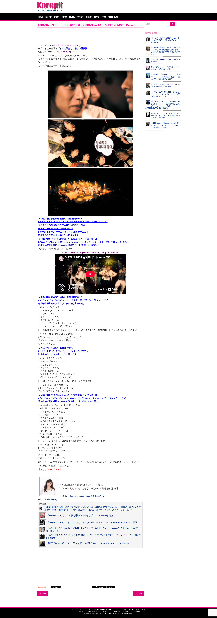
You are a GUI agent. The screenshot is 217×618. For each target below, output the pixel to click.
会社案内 (80, 611)
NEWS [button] (40, 17)
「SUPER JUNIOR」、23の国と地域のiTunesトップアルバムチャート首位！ (81, 515)
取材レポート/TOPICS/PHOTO (102, 609)
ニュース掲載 (136, 611)
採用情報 (117, 611)
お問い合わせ (107, 611)
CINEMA (89, 17)
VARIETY (80, 17)
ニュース (87, 609)
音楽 (143, 609)
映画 (137, 609)
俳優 (124, 609)
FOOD (104, 17)
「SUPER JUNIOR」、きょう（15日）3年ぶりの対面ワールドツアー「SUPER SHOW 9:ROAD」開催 (92, 522)
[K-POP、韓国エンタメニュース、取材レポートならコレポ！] (50, 3)
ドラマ (131, 609)
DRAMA (72, 17)
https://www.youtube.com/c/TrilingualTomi (87, 496)
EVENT (56, 17)
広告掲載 (125, 611)
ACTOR (64, 17)
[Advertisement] (126, 7)
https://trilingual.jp (51, 499)
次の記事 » (138, 594)
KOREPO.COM (76, 609)
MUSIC (96, 17)
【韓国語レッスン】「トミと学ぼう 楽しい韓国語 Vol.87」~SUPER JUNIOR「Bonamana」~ (88, 543)
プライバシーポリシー (93, 611)
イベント (117, 609)
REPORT (48, 17)
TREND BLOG (113, 17)
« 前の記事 (42, 594)
